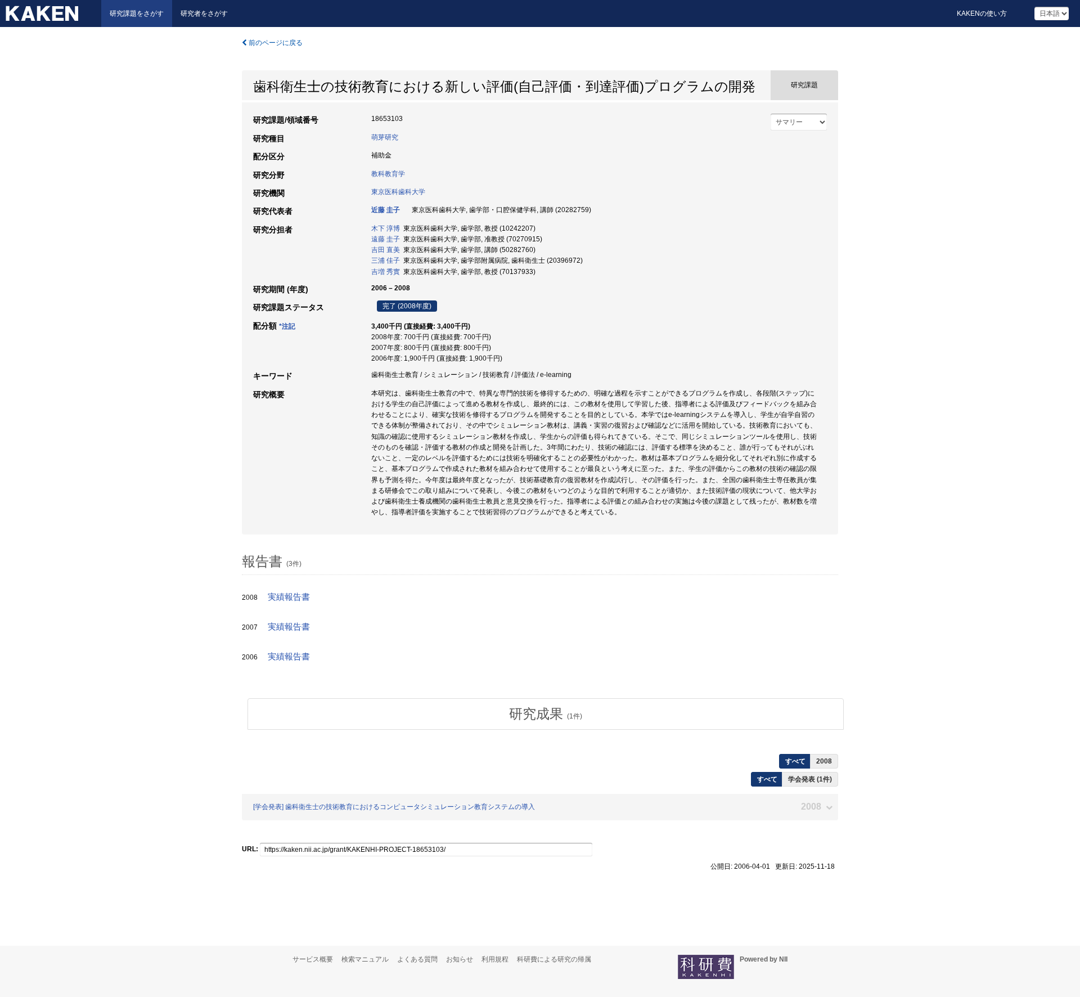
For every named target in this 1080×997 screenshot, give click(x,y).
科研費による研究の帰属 (554, 959)
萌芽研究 (384, 137)
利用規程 (495, 959)
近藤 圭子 (385, 210)
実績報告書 (289, 596)
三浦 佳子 (385, 260)
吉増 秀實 (385, 272)
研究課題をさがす (137, 13)
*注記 (287, 326)
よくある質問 (417, 959)
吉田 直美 (385, 250)
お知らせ (459, 959)
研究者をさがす (204, 13)
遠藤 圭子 (385, 239)
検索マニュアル (365, 959)
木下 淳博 (385, 228)
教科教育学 (388, 174)
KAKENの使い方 (982, 13)
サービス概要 (312, 959)
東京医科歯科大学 (398, 192)
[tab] (546, 714)
